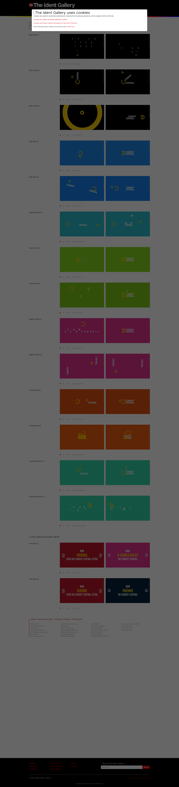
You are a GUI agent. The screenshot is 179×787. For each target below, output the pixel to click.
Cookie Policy (70, 26)
